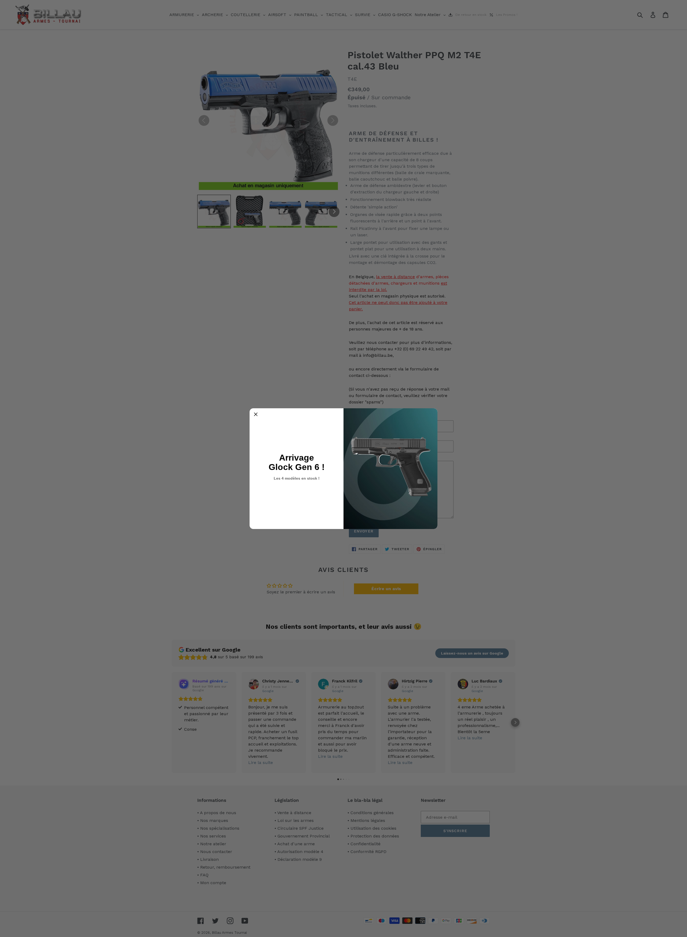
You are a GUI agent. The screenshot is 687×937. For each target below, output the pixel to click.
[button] (256, 414)
